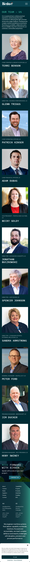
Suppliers (4, 493)
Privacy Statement (18, 560)
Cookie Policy (10, 560)
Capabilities (19, 486)
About (3, 486)
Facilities (18, 495)
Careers (4, 488)
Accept (15, 557)
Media (3, 491)
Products (18, 491)
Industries (18, 493)
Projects (18, 488)
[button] (27, 545)
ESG (17, 497)
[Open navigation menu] (26, 4)
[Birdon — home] (7, 3)
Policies (4, 495)
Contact (4, 497)
